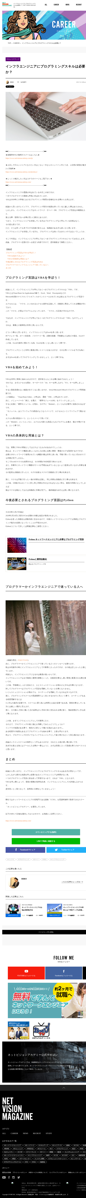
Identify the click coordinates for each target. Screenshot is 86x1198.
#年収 (81, 1148)
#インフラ (10, 859)
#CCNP (20, 1152)
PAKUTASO (23, 660)
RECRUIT (79, 4)
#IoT (51, 1148)
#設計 (74, 1148)
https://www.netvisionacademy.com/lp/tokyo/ (21, 172)
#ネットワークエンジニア (12, 1145)
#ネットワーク (29, 1145)
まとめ (8, 268)
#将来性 (6, 1148)
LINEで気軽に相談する (46, 841)
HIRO (12, 82)
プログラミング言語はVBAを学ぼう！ (21, 253)
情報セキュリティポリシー (77, 1172)
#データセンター (25, 1158)
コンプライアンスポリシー (58, 1172)
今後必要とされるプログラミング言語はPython (24, 262)
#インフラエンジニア (57, 859)
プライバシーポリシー (20, 1172)
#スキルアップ (43, 1145)
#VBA (44, 859)
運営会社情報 (6, 1172)
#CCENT (65, 1155)
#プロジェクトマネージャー (57, 1158)
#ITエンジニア (18, 1148)
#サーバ (35, 859)
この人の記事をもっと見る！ (71, 882)
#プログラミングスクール (12, 1162)
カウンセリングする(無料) (45, 832)
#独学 (48, 1155)
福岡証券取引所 (42, 1183)
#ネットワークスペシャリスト (14, 1155)
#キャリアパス (57, 1145)
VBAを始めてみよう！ (16, 256)
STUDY (49, 1133)
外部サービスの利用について (38, 1172)
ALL (46, 4)
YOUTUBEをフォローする (26, 976)
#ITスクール (42, 1148)
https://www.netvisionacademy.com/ (18, 182)
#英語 (14, 1158)
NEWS (67, 4)
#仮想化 (42, 1162)
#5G (73, 1155)
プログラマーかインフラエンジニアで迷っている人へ (27, 265)
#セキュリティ (9, 1152)
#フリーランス (31, 1152)
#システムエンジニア (72, 1152)
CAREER (56, 4)
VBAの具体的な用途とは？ (17, 259)
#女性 (6, 1158)
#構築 (51, 1152)
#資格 (68, 1145)
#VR (26, 1162)
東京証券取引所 (31, 1183)
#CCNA (76, 1145)
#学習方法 (30, 1148)
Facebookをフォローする (64, 976)
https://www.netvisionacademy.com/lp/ (19, 158)
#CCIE (56, 1155)
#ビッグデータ (75, 1158)
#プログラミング (23, 859)
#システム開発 (39, 1158)
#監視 (59, 1152)
